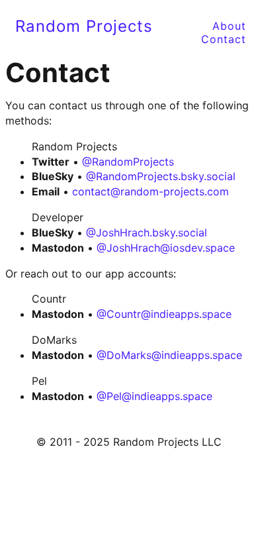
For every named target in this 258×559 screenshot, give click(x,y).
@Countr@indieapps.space (164, 314)
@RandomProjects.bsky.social (161, 176)
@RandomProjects (128, 161)
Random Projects (84, 26)
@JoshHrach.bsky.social (146, 232)
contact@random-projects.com (150, 191)
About (229, 24)
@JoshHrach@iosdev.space (166, 247)
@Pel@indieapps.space (154, 396)
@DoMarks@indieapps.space (169, 355)
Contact (223, 37)
